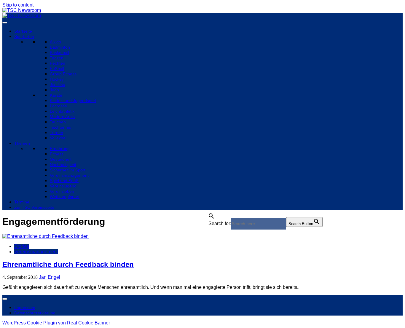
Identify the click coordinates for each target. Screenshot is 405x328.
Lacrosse (58, 106)
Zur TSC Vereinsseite (34, 207)
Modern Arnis (62, 116)
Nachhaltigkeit (63, 164)
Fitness (56, 154)
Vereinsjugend (63, 186)
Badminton (60, 47)
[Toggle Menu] (4, 22)
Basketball (59, 52)
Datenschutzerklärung (34, 313)
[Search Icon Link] (211, 214)
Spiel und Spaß (64, 180)
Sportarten (24, 36)
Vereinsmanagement (69, 175)
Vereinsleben (62, 191)
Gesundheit (60, 159)
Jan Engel (49, 277)
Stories (21, 246)
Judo (54, 89)
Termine (21, 202)
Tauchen (58, 122)
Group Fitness (63, 73)
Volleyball (58, 138)
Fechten (57, 63)
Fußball (57, 68)
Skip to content (18, 4)
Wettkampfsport (64, 196)
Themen (22, 143)
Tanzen (56, 57)
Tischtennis (60, 127)
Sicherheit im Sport (67, 170)
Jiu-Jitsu (57, 84)
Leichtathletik (62, 111)
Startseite (23, 31)
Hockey (57, 79)
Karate (56, 95)
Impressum (24, 307)
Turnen (56, 132)
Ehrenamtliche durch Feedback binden (68, 264)
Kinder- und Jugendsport (73, 100)
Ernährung (60, 148)
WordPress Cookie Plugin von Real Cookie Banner (56, 322)
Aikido (55, 41)
